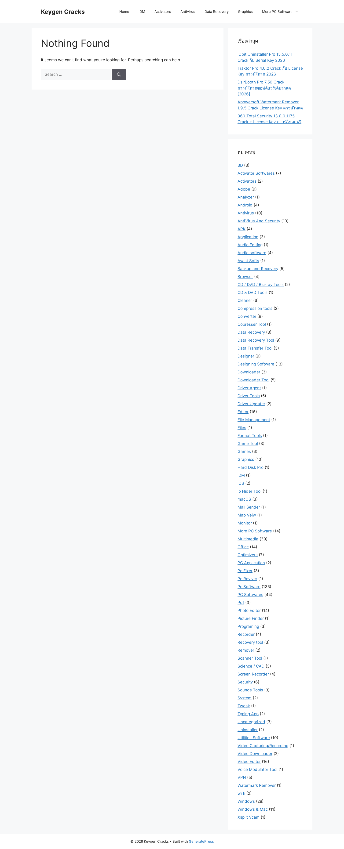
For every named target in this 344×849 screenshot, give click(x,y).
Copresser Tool (252, 324)
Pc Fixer (245, 570)
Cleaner (245, 300)
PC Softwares (250, 594)
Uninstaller (248, 729)
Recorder (246, 634)
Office (243, 547)
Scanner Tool (250, 658)
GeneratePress (201, 841)
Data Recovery (217, 11)
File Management (254, 419)
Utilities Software (254, 737)
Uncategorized (251, 721)
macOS (244, 499)
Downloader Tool (253, 380)
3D (240, 165)
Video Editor (249, 761)
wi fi (241, 793)
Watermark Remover (257, 785)
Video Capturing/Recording (263, 745)
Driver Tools (249, 396)
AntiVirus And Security (259, 221)
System (245, 698)
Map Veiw (247, 515)
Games (244, 451)
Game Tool (248, 443)
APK (241, 229)
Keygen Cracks (63, 11)
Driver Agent (249, 388)
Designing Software (256, 364)
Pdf (241, 602)
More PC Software (277, 11)
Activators (162, 11)
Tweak (244, 706)
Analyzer (246, 197)
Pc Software (249, 586)
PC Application (251, 562)
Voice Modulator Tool (257, 769)
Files (242, 427)
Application (248, 237)
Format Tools (250, 435)
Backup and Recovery (258, 268)
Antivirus (187, 11)
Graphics (245, 11)
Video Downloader (255, 753)
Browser (245, 276)
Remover (246, 650)
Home (124, 11)
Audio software (252, 252)
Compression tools (255, 308)
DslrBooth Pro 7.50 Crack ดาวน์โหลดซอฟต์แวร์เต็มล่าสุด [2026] (264, 88)
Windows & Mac (253, 809)
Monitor (245, 523)
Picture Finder (251, 618)
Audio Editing (250, 244)
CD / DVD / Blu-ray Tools (261, 284)
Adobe (244, 189)
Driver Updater (251, 403)
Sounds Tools (250, 690)
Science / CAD (251, 666)
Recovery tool (250, 642)
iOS (241, 483)
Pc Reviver (247, 578)
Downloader (249, 372)
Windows (246, 801)
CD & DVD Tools (252, 292)
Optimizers (248, 555)
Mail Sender (249, 507)
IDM (142, 11)
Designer (246, 356)
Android (245, 205)
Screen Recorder (253, 674)
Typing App (248, 714)
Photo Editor (249, 610)
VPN (242, 777)
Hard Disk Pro (250, 467)
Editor (243, 411)
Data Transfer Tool (255, 348)
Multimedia (248, 539)
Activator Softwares (256, 173)
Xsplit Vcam (249, 817)
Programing (248, 626)
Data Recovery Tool (256, 340)
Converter (247, 316)
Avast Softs (248, 260)
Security (245, 682)
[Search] (119, 74)
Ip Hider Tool (249, 491)
